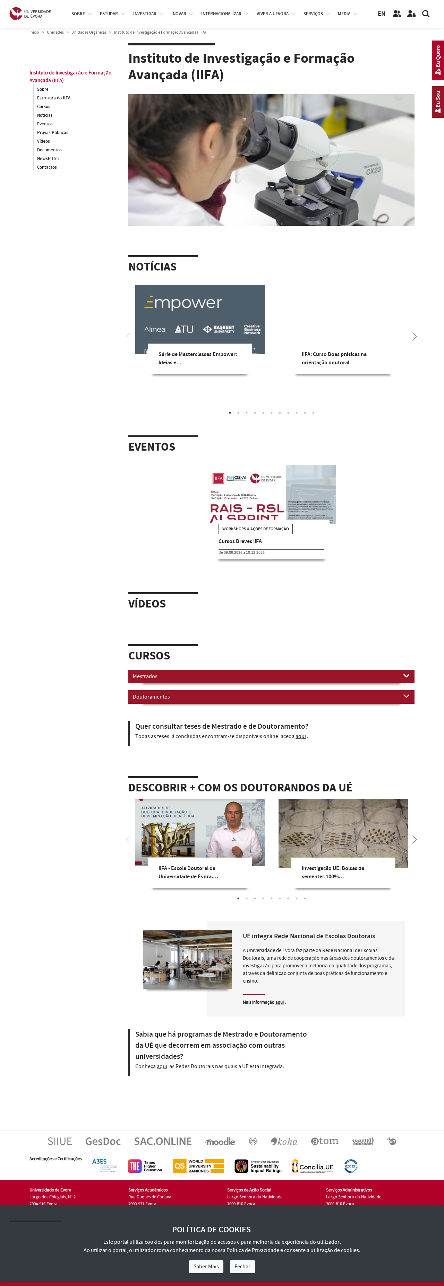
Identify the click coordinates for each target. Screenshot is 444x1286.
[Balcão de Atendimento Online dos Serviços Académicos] (163, 1141)
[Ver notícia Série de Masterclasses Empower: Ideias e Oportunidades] (200, 327)
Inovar (178, 14)
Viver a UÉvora (273, 14)
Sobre (78, 14)
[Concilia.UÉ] (312, 1166)
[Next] (414, 336)
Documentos (49, 150)
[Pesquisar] (426, 13)
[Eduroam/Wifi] (363, 1141)
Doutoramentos (151, 696)
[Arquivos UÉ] (325, 1141)
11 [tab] (313, 412)
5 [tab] (263, 412)
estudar (109, 14)
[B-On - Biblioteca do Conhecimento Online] (391, 1141)
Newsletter (48, 159)
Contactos (47, 167)
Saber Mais (206, 1266)
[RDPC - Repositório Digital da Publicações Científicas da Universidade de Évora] (253, 1141)
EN (381, 14)
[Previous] (128, 336)
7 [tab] (279, 412)
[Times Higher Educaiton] (145, 1166)
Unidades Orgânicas (88, 32)
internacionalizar (221, 14)
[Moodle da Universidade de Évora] (220, 1141)
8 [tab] (288, 412)
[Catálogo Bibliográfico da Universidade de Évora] (284, 1141)
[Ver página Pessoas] (397, 13)
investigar (144, 14)
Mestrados (145, 676)
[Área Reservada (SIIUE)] (411, 13)
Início (34, 32)
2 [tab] (238, 412)
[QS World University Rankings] (198, 1166)
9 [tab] (296, 412)
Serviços (313, 14)
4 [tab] (254, 412)
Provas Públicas (52, 133)
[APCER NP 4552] (351, 1166)
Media (344, 14)
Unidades (55, 32)
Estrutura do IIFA (53, 98)
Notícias (45, 115)
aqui (301, 736)
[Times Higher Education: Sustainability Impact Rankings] (258, 1166)
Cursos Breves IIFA (240, 541)
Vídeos (43, 141)
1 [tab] (230, 412)
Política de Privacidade (253, 1250)
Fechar (242, 1266)
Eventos (45, 124)
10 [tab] (304, 412)
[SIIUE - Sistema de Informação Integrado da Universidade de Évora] (60, 1141)
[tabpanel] (200, 334)
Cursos (43, 107)
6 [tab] (271, 412)
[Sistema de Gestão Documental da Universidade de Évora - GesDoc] (103, 1141)
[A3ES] (104, 1166)
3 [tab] (246, 412)
